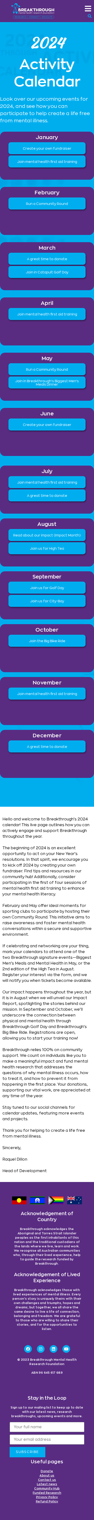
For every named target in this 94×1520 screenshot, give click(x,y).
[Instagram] (41, 1349)
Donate (47, 1471)
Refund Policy (47, 1501)
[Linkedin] (53, 1349)
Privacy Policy (47, 1497)
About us (47, 1475)
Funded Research (47, 1492)
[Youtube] (66, 1349)
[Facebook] (28, 1349)
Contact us (47, 1479)
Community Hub (47, 1488)
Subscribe (27, 1452)
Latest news (47, 1484)
